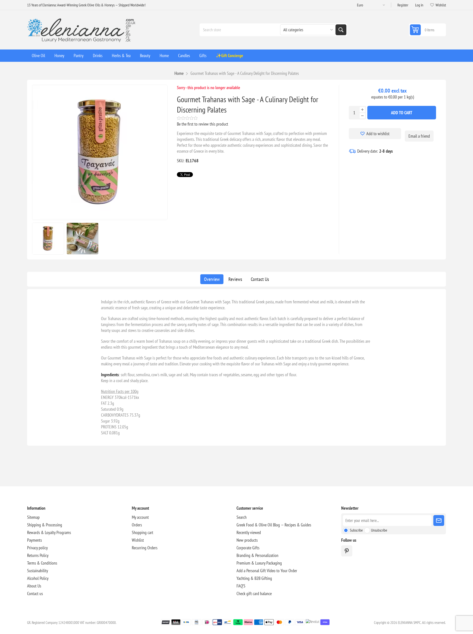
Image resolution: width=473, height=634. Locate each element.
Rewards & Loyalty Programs (49, 532)
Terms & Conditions (42, 563)
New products (247, 540)
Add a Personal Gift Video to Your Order (266, 570)
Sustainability (37, 570)
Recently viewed (248, 532)
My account (140, 517)
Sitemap (33, 517)
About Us (34, 586)
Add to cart (401, 112)
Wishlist (138, 540)
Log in (419, 4)
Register (402, 4)
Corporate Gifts (247, 548)
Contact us (35, 593)
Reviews (235, 279)
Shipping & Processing (44, 525)
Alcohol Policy (38, 578)
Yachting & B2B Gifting (254, 578)
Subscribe (356, 530)
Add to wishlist (377, 133)
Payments (34, 540)
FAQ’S (240, 586)
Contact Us (260, 279)
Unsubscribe (379, 530)
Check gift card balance (254, 593)
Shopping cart (142, 532)
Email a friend (419, 136)
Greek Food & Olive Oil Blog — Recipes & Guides (273, 525)
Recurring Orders (144, 548)
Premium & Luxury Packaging (259, 563)
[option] (48, 239)
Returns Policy (38, 555)
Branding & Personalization (257, 555)
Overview (212, 279)
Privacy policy (37, 548)
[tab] (211, 279)
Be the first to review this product (202, 124)
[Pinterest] (346, 550)
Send (438, 520)
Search (341, 29)
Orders (137, 525)
